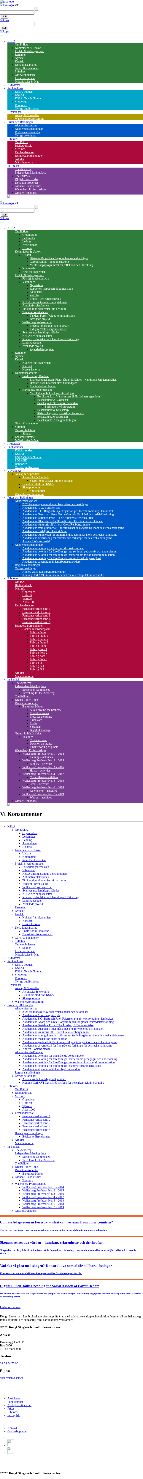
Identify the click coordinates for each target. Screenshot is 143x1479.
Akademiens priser (26, 125)
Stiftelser (20, 71)
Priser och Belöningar (20, 122)
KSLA (11, 41)
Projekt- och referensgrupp (45, 298)
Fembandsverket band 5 (36, 622)
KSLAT (19, 95)
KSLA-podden (24, 91)
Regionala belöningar (27, 132)
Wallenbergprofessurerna (29, 118)
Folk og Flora (38, 645)
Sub (4, 16)
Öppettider (28, 591)
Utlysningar (14, 111)
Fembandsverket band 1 (36, 608)
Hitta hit (27, 595)
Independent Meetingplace (30, 172)
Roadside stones (39, 713)
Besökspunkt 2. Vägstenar (52, 399)
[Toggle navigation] (1, 35)
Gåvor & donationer (27, 68)
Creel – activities (39, 784)
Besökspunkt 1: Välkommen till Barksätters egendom (68, 396)
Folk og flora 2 (38, 652)
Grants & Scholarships (28, 186)
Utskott (26, 254)
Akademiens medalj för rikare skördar (44, 531)
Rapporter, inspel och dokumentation (51, 288)
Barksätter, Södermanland (37, 389)
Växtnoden (28, 281)
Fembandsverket (24, 152)
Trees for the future (41, 716)
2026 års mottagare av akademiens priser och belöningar (55, 504)
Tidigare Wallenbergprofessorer (48, 329)
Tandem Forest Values (35, 312)
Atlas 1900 (28, 602)
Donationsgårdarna (26, 64)
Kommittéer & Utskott (28, 47)
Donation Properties (26, 182)
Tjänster (27, 598)
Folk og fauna (38, 632)
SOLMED (21, 101)
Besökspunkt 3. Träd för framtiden (57, 403)
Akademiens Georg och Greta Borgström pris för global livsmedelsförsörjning (68, 514)
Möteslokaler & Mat (27, 81)
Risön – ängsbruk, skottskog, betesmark (60, 413)
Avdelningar (29, 244)
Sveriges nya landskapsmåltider (40, 332)
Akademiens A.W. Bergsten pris (41, 507)
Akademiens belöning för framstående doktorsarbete (53, 548)
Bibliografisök (23, 145)
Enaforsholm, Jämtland (35, 376)
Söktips (4, 20)
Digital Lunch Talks (26, 179)
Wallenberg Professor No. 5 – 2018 (43, 780)
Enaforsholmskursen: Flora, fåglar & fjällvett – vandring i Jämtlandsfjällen (73, 379)
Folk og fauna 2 (39, 639)
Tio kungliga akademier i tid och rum (44, 308)
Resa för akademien (34, 271)
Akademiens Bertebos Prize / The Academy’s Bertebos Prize (57, 517)
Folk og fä (36, 662)
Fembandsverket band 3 (36, 615)
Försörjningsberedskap (35, 278)
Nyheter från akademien (36, 362)
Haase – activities (40, 770)
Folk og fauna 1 (39, 635)
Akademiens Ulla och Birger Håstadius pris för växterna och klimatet (62, 521)
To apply (27, 736)
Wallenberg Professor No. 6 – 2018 (43, 787)
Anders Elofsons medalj (36, 541)
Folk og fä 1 (37, 666)
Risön (33, 723)
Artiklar (19, 159)
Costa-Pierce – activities (44, 777)
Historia (27, 248)
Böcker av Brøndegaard (36, 629)
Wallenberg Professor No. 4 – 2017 (43, 773)
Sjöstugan (35, 726)
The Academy (23, 169)
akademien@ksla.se (11, 1377)
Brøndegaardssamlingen (29, 155)
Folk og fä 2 (37, 669)
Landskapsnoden (32, 342)
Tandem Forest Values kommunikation (52, 315)
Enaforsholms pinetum (43, 386)
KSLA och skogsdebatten (37, 335)
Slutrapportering (31, 487)
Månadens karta (24, 162)
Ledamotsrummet (25, 78)
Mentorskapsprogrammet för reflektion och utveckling (61, 265)
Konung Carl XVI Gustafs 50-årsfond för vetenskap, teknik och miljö (63, 575)
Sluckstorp (36, 720)
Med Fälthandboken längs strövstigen (52, 393)
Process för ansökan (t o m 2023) (49, 325)
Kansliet (27, 366)
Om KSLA (21, 44)
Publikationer (15, 88)
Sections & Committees (36, 689)
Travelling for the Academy (38, 693)
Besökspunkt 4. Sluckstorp (53, 409)
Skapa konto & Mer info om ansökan (51, 480)
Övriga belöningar (25, 135)
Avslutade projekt (32, 345)
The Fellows (22, 175)
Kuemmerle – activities (43, 790)
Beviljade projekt (40, 319)
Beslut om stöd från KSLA (38, 484)
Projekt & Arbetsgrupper (29, 51)
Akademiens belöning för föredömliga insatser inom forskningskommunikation (68, 554)
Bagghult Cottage (40, 730)
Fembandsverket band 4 (36, 618)
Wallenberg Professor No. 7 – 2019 (43, 794)
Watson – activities (41, 797)
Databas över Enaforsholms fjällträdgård (53, 383)
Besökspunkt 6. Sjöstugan (52, 416)
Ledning (27, 241)
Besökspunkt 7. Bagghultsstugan (56, 420)
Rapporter (21, 105)
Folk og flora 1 (38, 649)
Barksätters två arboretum (60, 406)
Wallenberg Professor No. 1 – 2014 (43, 753)
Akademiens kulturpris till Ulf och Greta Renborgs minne (56, 524)
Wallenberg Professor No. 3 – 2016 (43, 767)
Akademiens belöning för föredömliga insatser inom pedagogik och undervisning (69, 551)
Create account (38, 740)
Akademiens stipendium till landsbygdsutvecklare (51, 561)
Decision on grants (41, 743)
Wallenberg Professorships (30, 189)
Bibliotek (12, 138)
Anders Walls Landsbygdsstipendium (44, 571)
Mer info (20, 149)
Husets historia (31, 369)
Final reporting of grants (44, 746)
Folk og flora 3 (38, 655)
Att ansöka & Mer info (35, 477)
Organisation (29, 234)
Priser (10, 1408)
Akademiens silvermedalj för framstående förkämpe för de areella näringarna (67, 538)
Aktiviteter (13, 84)
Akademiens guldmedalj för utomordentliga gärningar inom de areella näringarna (69, 534)
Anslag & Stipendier (27, 115)
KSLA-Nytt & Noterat (28, 98)
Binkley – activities (41, 763)
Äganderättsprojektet (42, 349)
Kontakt (19, 61)
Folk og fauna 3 (39, 642)
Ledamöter (28, 238)
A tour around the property (45, 709)
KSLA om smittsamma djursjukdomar (44, 302)
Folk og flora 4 (38, 659)
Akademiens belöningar (29, 128)
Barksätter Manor (32, 706)
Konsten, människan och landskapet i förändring (50, 339)
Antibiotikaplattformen (35, 305)
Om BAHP (21, 142)
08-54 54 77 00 (9, 1363)
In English (13, 165)
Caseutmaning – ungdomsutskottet (50, 261)
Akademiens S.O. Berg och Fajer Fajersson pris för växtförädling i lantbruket (67, 511)
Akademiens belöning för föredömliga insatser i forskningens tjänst (61, 558)
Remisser (20, 54)
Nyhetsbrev (36, 285)
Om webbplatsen (25, 74)
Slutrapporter (37, 490)
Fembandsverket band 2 (36, 612)
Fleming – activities (41, 757)
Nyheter (19, 58)
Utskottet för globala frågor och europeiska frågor (59, 258)
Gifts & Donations (25, 192)
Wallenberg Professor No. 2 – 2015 (43, 760)
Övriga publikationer (27, 108)
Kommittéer (29, 268)
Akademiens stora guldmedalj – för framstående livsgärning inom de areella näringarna (73, 527)
